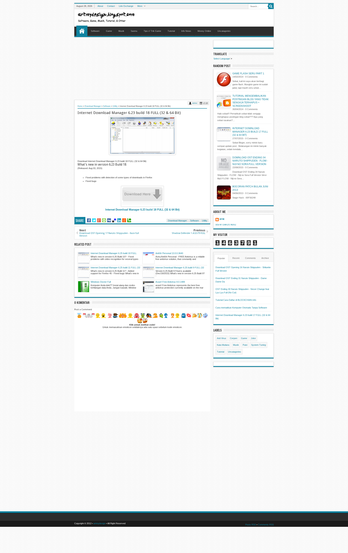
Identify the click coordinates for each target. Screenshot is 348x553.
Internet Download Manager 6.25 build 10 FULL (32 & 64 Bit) (114, 253)
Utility (115, 106)
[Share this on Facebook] (89, 220)
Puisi (245, 345)
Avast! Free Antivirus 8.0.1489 (170, 282)
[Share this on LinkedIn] (119, 220)
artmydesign (99, 523)
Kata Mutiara (223, 345)
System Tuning (258, 345)
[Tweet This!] (94, 220)
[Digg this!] (109, 220)
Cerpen (233, 338)
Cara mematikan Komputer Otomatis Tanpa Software (241, 307)
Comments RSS (266, 524)
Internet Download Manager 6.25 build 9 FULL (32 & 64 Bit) (179, 267)
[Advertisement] (142, 68)
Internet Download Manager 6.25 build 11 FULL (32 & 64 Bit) (115, 267)
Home (81, 31)
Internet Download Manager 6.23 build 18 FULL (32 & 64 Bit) (142, 209)
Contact (111, 6)
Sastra (134, 31)
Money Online (204, 31)
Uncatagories (224, 31)
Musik (121, 31)
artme (194, 103)
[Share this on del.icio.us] (114, 220)
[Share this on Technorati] (129, 220)
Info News (186, 31)
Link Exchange (126, 6)
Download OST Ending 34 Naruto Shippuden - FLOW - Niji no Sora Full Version (250, 161)
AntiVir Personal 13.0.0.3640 (169, 253)
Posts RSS (250, 524)
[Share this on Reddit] (124, 220)
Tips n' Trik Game (152, 31)
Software (95, 31)
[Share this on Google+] (99, 220)
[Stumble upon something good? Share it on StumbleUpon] (104, 220)
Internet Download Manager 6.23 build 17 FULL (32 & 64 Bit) (250, 131)
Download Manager (93, 106)
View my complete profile (225, 225)
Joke (253, 338)
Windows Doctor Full (101, 282)
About (100, 6)
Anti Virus (221, 338)
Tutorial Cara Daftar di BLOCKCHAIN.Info (235, 300)
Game (109, 31)
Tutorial (171, 31)
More (139, 6)
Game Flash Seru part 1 (248, 73)
